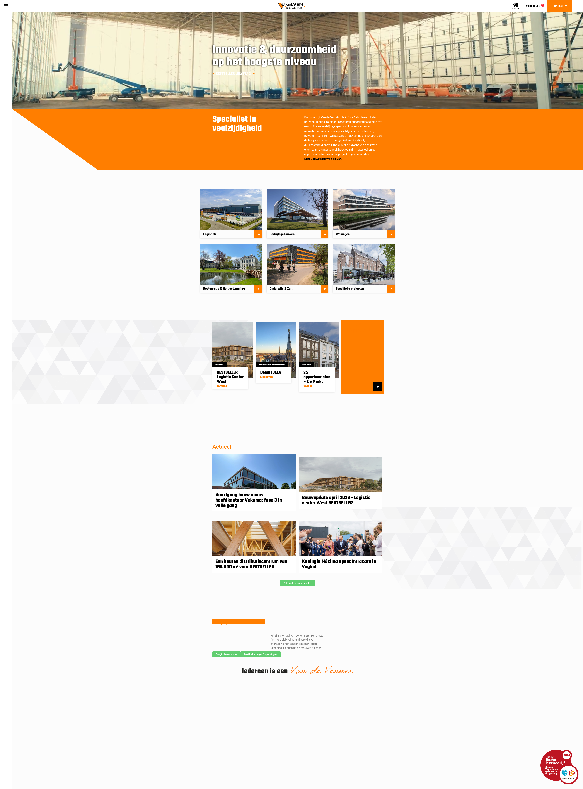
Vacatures (533, 6)
